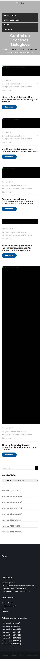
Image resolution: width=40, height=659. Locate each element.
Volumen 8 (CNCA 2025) (12, 532)
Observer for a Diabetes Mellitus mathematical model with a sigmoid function (20, 99)
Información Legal (11, 20)
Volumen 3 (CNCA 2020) (12, 502)
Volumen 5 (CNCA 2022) (12, 514)
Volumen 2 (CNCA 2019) (12, 496)
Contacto (8, 29)
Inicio (5, 49)
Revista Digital (10, 15)
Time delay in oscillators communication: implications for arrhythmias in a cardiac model (18, 201)
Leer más (9, 107)
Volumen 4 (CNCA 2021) (12, 508)
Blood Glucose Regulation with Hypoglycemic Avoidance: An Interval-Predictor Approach (17, 248)
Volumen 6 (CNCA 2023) (12, 520)
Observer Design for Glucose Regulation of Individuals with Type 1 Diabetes (19, 447)
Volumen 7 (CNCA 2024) (12, 526)
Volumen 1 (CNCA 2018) (11, 491)
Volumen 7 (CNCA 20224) (20, 49)
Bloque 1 (33, 49)
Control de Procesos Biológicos (20, 52)
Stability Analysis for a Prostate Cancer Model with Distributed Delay (20, 150)
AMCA (6, 25)
